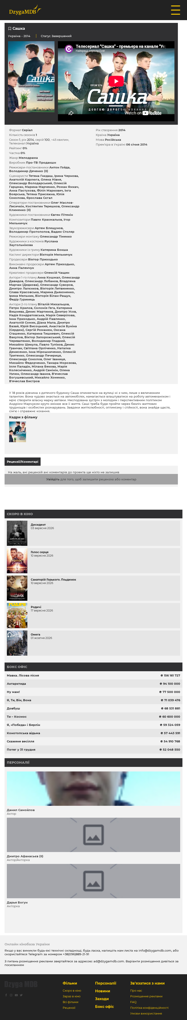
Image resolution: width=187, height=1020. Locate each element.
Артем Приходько (59, 264)
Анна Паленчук (21, 268)
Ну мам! (13, 692)
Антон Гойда (59, 167)
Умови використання (146, 1013)
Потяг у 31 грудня (21, 749)
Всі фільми (70, 1002)
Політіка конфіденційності (149, 1007)
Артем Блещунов (49, 228)
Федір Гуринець (22, 299)
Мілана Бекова (44, 366)
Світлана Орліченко (40, 348)
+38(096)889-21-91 (76, 954)
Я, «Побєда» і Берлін (23, 725)
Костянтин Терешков (43, 206)
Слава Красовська (24, 292)
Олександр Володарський (30, 183)
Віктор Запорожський (42, 337)
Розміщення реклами (146, 996)
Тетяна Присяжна (40, 194)
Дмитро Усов (65, 311)
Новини (102, 991)
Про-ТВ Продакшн (41, 162)
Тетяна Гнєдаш (41, 176)
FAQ (133, 1002)
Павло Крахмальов (46, 219)
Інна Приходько (22, 319)
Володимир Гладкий (48, 341)
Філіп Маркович (50, 190)
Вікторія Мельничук (56, 254)
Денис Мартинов (39, 311)
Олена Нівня (51, 179)
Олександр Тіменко (56, 236)
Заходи (102, 999)
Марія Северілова (60, 315)
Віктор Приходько (43, 259)
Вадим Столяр (62, 231)
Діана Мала (46, 322)
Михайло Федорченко (27, 363)
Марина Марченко (40, 187)
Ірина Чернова (66, 176)
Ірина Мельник (21, 296)
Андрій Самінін (45, 370)
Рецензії (69, 1007)
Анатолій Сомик (22, 322)
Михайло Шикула (23, 344)
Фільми (70, 983)
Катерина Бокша (54, 250)
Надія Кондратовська (26, 315)
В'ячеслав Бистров (24, 381)
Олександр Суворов (56, 285)
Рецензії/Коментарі (22, 461)
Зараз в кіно (72, 996)
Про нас (136, 990)
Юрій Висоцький (33, 326)
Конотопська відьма (23, 733)
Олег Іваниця (54, 359)
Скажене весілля (20, 741)
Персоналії (18, 762)
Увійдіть (53, 479)
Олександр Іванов (35, 374)
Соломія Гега (44, 308)
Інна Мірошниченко (45, 352)
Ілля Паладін (19, 366)
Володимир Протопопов (29, 231)
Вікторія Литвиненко (57, 288)
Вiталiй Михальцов (53, 304)
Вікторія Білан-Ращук (52, 296)
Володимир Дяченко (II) (28, 171)
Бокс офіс (17, 667)
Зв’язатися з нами (147, 983)
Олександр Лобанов (41, 281)
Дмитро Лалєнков (24, 288)
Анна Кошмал (48, 277)
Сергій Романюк (39, 330)
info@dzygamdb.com (154, 950)
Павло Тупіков (51, 344)
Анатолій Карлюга (24, 179)
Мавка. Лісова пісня (23, 675)
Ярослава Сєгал (39, 198)
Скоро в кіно (20, 514)
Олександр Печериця (43, 355)
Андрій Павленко (51, 319)
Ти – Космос (17, 716)
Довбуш (13, 708)
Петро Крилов (20, 308)
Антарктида (16, 683)
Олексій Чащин (56, 272)
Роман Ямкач (67, 187)
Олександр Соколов (25, 359)
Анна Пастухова (22, 190)
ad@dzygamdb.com (109, 961)
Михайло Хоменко (50, 377)
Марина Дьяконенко (57, 292)
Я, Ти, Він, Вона (19, 700)
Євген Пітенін (62, 214)
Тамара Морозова (61, 363)
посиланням (14, 965)
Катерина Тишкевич (43, 333)
